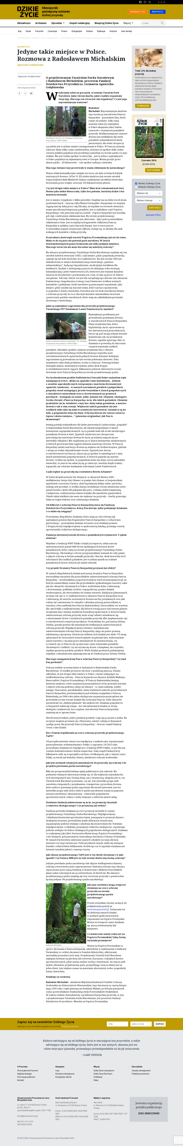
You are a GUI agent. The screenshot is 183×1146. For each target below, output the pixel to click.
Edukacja (101, 31)
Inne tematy (126, 31)
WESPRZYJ (157, 12)
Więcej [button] (127, 23)
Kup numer (153, 170)
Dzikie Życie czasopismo (104, 1070)
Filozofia (39, 31)
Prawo (64, 31)
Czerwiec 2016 (52, 38)
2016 (43, 38)
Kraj (19, 31)
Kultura (89, 31)
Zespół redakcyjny (79, 23)
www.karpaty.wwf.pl (98, 909)
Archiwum (40, 23)
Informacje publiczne (26, 1077)
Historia (113, 31)
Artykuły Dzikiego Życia (149, 187)
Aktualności (24, 23)
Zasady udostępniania (141, 1070)
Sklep (96, 1080)
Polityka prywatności (140, 1074)
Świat (28, 31)
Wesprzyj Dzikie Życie (107, 23)
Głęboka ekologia (24, 1074)
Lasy (57, 1070)
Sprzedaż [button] (56, 23)
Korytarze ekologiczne (64, 1074)
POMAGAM (143, 106)
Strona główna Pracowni (27, 1070)
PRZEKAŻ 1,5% (137, 12)
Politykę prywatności (70, 1026)
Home (28, 38)
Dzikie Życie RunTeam (103, 1074)
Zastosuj (155, 208)
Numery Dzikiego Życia (149, 183)
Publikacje (98, 1077)
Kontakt (20, 1080)
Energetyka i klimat (63, 1077)
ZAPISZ (160, 1024)
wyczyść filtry (153, 215)
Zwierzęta (52, 31)
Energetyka (77, 31)
